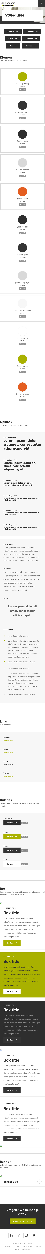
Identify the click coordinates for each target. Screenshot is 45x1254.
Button (10, 823)
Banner (29, 46)
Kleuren (11, 31)
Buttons (29, 38)
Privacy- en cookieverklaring (23, 1246)
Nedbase (27, 1249)
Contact (38, 1246)
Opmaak (30, 31)
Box (11, 46)
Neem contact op (20, 1221)
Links (10, 38)
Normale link (8, 740)
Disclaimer (7, 1246)
